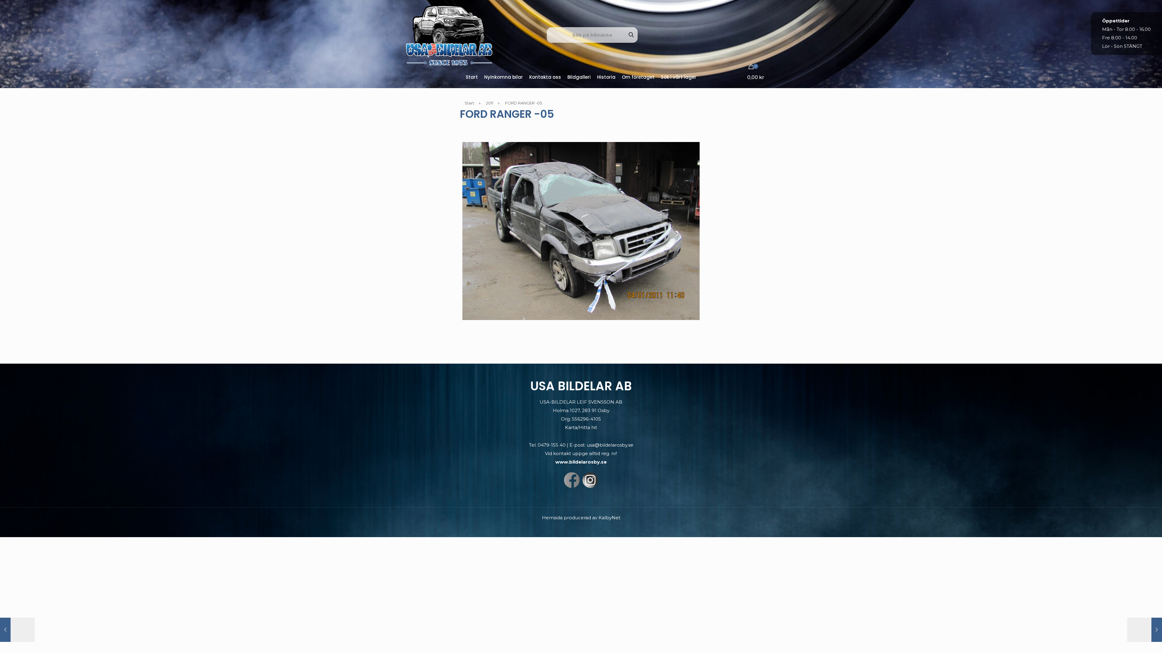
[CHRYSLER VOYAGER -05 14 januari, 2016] (1144, 630)
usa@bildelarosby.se (610, 445)
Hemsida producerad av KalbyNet (581, 517)
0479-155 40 (552, 445)
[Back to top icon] (1133, 641)
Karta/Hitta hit (581, 427)
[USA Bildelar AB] (449, 35)
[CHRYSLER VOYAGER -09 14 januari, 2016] (17, 630)
